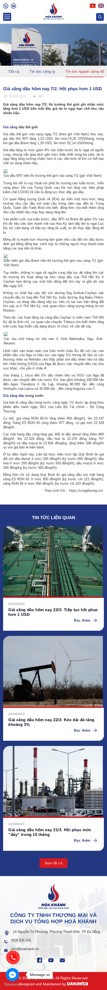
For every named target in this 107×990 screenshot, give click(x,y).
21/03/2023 (16, 823)
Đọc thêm (82, 620)
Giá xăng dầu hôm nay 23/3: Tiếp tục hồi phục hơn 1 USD (53, 612)
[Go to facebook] (12, 974)
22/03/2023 (16, 713)
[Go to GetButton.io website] (12, 984)
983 (40, 96)
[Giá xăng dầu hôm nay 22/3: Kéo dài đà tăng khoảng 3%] (53, 672)
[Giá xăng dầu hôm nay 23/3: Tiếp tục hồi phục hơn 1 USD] (53, 562)
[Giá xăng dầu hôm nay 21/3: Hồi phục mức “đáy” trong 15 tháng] (53, 782)
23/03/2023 (16, 603)
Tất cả (13, 71)
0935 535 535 (21, 940)
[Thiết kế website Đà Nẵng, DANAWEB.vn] (77, 984)
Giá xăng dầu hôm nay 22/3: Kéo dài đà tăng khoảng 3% (51, 722)
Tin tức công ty (42, 71)
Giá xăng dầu (13, 396)
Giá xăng (10, 127)
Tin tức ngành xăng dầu (86, 71)
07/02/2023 (17, 96)
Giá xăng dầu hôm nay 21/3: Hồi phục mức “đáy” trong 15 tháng (49, 832)
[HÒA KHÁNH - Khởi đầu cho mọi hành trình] (53, 10)
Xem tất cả (53, 863)
